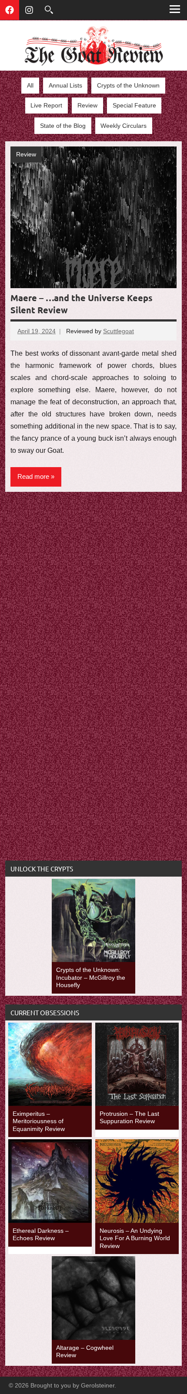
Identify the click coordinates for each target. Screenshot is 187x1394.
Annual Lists (65, 85)
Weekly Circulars (123, 125)
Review (87, 105)
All (30, 85)
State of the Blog (63, 125)
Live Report (46, 105)
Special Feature (134, 105)
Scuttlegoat (118, 331)
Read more (33, 476)
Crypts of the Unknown (128, 85)
